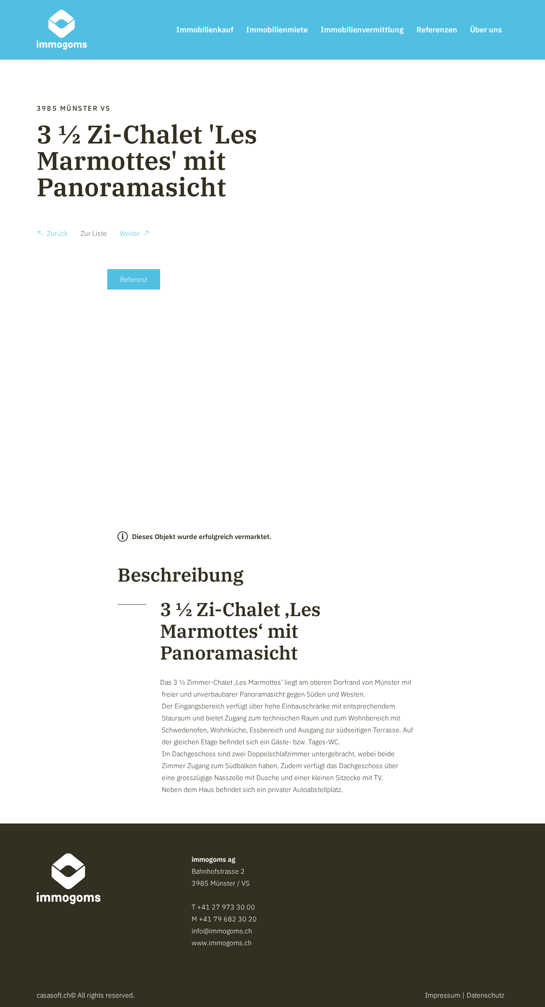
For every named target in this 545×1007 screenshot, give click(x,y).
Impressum (442, 995)
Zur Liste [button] (93, 233)
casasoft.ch (54, 995)
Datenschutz (485, 995)
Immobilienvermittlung (362, 29)
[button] (52, 234)
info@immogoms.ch (222, 931)
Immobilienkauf (204, 29)
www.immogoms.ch (222, 942)
